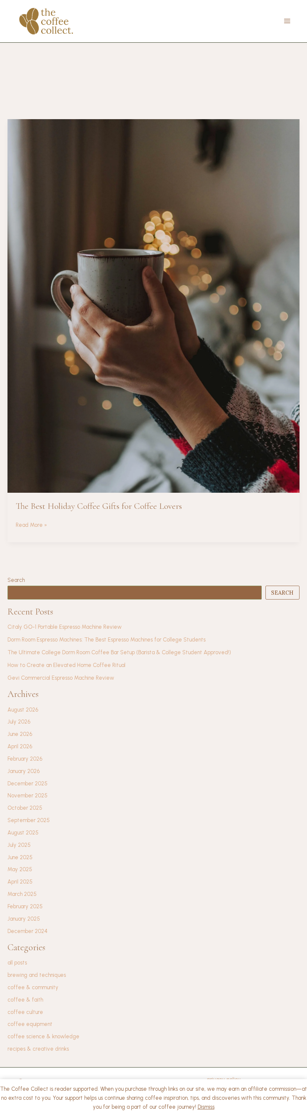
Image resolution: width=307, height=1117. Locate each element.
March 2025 (22, 894)
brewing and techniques (36, 975)
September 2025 (28, 820)
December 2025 (27, 783)
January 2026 (23, 771)
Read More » (31, 525)
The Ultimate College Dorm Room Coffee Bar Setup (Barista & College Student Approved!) (119, 652)
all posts (17, 962)
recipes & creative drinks (38, 1048)
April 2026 (19, 746)
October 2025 (24, 807)
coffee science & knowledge (43, 1036)
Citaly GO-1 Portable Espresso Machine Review (64, 627)
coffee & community (32, 987)
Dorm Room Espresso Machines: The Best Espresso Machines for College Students (106, 639)
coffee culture (25, 1012)
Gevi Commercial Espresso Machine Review (60, 677)
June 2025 (20, 857)
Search (16, 580)
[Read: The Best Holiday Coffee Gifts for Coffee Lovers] (153, 305)
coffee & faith (25, 999)
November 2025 (27, 795)
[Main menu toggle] (287, 20)
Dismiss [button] (206, 1107)
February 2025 (25, 906)
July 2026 (18, 721)
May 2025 (19, 869)
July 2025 (19, 845)
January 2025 (23, 918)
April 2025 (20, 881)
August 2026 (22, 709)
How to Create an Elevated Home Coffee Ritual (66, 665)
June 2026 (19, 734)
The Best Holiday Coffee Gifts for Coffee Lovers (99, 506)
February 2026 (24, 758)
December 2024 (27, 931)
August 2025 (23, 832)
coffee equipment (29, 1024)
